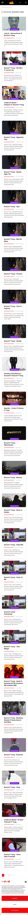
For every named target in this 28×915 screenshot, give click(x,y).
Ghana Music (14, 29)
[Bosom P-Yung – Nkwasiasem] (14, 433)
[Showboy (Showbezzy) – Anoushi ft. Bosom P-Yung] (14, 364)
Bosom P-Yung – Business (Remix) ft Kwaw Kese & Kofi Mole (13, 720)
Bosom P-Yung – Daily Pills (13, 545)
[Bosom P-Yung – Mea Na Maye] (14, 229)
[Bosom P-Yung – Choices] (14, 264)
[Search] (25, 2)
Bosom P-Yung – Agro (12, 207)
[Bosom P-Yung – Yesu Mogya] (14, 637)
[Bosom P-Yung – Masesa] (14, 467)
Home (3, 7)
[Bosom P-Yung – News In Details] (14, 500)
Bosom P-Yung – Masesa (13, 477)
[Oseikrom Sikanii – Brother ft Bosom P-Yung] (14, 810)
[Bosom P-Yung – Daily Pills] (14, 535)
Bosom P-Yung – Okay (12, 787)
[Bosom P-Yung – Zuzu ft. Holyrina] (14, 296)
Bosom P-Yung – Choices (13, 274)
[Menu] (3, 2)
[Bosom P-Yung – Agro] (14, 197)
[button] (25, 882)
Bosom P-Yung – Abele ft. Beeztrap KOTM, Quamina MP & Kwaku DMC (13, 683)
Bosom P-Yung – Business (13, 755)
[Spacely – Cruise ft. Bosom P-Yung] (14, 398)
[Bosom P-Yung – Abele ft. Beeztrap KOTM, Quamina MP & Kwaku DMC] (14, 671)
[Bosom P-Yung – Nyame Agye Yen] (14, 162)
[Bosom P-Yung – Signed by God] (14, 127)
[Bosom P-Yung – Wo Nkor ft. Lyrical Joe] (14, 58)
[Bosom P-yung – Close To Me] (14, 567)
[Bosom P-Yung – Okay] (14, 777)
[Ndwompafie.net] (12, 2)
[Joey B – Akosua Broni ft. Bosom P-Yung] (14, 23)
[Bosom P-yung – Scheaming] (14, 602)
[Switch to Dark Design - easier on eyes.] (20, 2)
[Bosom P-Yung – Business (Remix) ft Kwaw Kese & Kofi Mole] (14, 708)
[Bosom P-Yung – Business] (14, 745)
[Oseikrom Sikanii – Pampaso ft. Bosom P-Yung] (14, 93)
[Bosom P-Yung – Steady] (14, 331)
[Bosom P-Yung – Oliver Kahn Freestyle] (14, 844)
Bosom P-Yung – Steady (12, 341)
